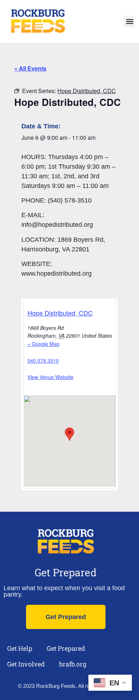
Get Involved (26, 664)
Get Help (19, 648)
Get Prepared (66, 572)
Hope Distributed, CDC (60, 312)
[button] (129, 21)
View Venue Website (50, 376)
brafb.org (72, 664)
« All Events (30, 68)
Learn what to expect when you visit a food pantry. (64, 591)
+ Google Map (43, 343)
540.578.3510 (43, 360)
